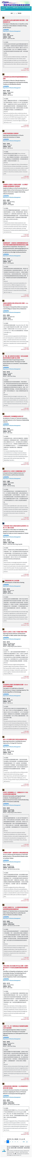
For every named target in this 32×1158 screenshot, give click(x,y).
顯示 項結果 (16, 13)
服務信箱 (13, 1147)
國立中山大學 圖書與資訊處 (13, 1146)
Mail (14, 1153)
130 (24, 1141)
